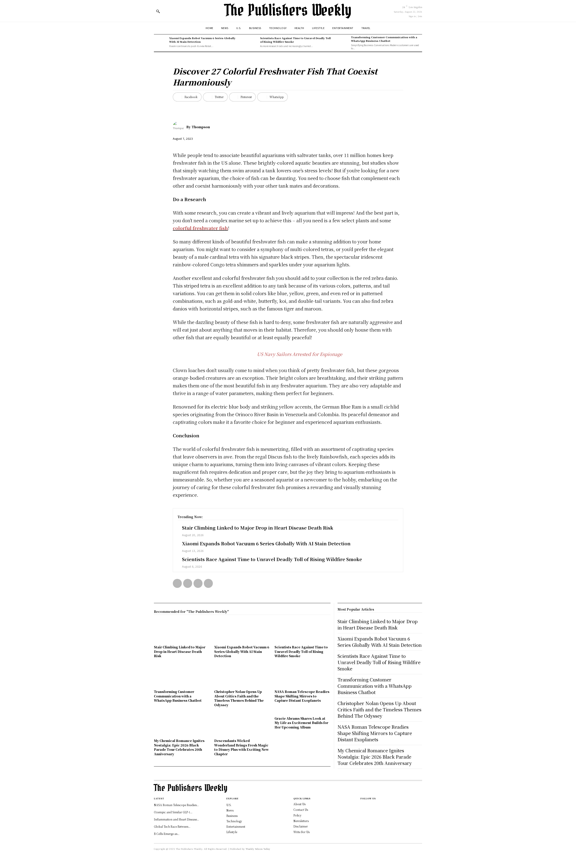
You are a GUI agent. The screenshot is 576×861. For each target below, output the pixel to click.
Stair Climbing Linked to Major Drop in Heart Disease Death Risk (257, 527)
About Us (299, 804)
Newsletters (301, 821)
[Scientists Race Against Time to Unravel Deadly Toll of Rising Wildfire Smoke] (251, 42)
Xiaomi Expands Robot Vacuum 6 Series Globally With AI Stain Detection (202, 39)
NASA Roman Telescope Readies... (176, 805)
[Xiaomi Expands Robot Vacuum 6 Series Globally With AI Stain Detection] (160, 42)
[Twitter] (187, 583)
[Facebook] (177, 583)
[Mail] (361, 813)
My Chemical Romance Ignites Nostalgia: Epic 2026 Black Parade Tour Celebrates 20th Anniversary (179, 747)
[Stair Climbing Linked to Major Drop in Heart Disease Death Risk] (182, 631)
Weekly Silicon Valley (258, 848)
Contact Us (300, 810)
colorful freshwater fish (200, 228)
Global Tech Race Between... (172, 826)
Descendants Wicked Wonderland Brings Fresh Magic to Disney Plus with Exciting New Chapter (241, 747)
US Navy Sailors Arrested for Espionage (299, 354)
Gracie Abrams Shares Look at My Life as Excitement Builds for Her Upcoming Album (301, 722)
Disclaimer (300, 826)
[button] (158, 11)
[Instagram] (361, 805)
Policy (297, 815)
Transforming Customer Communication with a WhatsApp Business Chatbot (384, 38)
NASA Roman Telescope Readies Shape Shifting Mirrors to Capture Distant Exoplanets (301, 696)
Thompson (201, 127)
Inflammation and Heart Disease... (176, 819)
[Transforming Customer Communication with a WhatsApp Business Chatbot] (342, 42)
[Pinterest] (198, 583)
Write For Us (301, 832)
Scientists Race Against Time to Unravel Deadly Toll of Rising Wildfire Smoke (295, 39)
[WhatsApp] (208, 583)
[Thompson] (179, 127)
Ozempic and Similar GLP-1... (173, 812)
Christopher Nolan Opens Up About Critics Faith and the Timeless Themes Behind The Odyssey (239, 698)
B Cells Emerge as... (166, 834)
